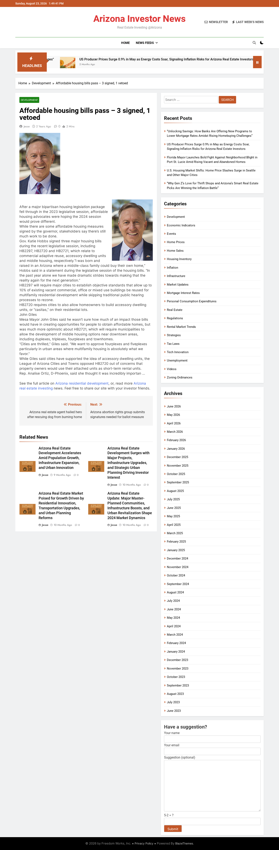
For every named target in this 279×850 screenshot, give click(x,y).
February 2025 (176, 541)
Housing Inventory (179, 259)
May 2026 (173, 415)
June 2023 (174, 711)
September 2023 (178, 685)
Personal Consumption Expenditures (192, 301)
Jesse (27, 126)
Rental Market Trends (181, 327)
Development (29, 100)
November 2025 (177, 465)
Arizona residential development (81, 383)
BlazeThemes (184, 843)
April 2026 (174, 423)
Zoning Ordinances (179, 377)
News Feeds (145, 43)
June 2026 (174, 406)
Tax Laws (173, 344)
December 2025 (177, 457)
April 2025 (174, 525)
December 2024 (177, 558)
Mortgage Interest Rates (183, 293)
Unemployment (177, 360)
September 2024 (178, 584)
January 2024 (176, 651)
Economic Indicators (181, 225)
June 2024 (174, 609)
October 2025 (176, 474)
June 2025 (174, 508)
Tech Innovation (178, 352)
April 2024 (174, 626)
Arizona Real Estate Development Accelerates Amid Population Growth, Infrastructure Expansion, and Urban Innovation (60, 458)
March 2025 (175, 533)
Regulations (175, 318)
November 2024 (177, 567)
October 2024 (176, 575)
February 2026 (176, 440)
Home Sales (175, 251)
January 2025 (176, 550)
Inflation (172, 267)
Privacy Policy (144, 843)
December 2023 (177, 660)
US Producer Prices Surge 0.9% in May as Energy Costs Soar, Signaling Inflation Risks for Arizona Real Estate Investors (140, 59)
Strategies (174, 335)
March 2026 (175, 432)
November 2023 (177, 668)
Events (171, 234)
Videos (171, 369)
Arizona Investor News (139, 18)
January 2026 (176, 449)
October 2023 (176, 677)
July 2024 (173, 601)
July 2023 (173, 702)
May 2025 (173, 516)
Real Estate (174, 310)
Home (125, 43)
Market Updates (178, 284)
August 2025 (175, 491)
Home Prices (176, 242)
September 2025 (178, 482)
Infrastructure (176, 276)
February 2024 (176, 643)
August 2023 (175, 694)
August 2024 (175, 592)
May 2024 (173, 618)
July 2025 (173, 499)
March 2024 (175, 634)
